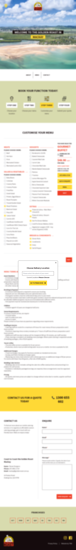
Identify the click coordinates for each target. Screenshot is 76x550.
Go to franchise (36, 283)
